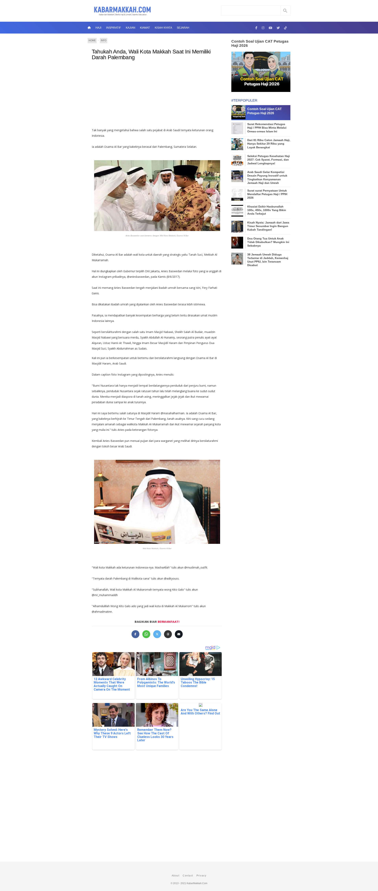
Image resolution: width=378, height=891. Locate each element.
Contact (188, 875)
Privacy (201, 875)
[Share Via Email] (179, 634)
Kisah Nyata (163, 27)
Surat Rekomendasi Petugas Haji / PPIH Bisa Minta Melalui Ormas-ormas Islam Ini (266, 127)
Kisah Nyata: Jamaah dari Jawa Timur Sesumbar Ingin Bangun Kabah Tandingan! (268, 226)
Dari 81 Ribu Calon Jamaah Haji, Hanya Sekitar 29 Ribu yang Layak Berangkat (268, 143)
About (176, 875)
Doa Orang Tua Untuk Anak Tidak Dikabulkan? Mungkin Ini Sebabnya (268, 242)
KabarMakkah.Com (197, 883)
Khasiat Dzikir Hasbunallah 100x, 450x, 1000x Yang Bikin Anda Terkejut (266, 210)
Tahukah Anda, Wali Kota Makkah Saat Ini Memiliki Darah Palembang (151, 55)
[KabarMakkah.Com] (256, 28)
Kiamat (145, 27)
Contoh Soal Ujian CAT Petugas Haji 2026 (260, 43)
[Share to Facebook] (135, 634)
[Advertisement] (157, 95)
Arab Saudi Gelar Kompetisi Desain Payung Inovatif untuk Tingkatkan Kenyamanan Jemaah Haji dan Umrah (267, 177)
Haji (98, 27)
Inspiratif (113, 27)
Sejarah (183, 27)
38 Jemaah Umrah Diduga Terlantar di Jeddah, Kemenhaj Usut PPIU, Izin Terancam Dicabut (267, 260)
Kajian (130, 27)
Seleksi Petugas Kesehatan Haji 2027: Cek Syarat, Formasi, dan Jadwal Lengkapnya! (268, 159)
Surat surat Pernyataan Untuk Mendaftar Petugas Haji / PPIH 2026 (267, 194)
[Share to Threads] (168, 634)
